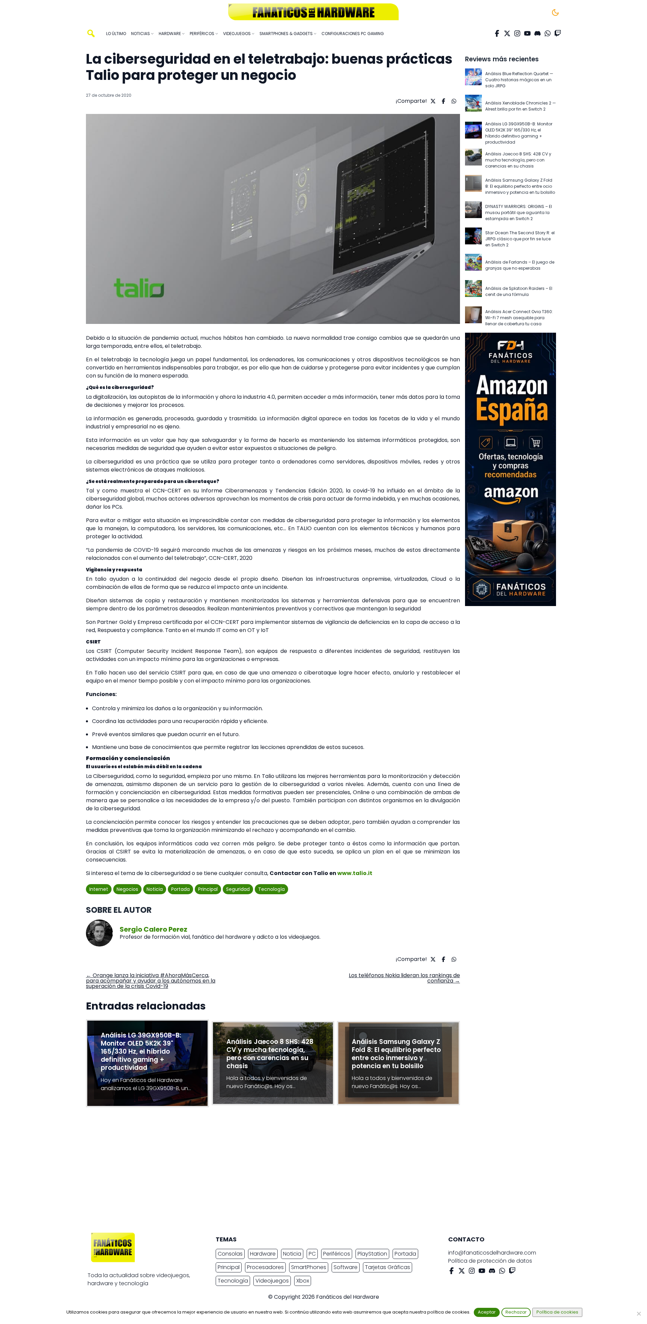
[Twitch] (557, 33)
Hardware (263, 1254)
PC (312, 1254)
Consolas (230, 1254)
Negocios (127, 889)
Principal (208, 889)
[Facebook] (497, 33)
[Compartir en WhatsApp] (453, 101)
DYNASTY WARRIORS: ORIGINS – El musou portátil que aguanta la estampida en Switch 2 (518, 212)
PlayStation (372, 1254)
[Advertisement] (318, 1171)
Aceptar (487, 1312)
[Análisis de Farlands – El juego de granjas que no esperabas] (473, 265)
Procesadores (265, 1267)
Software (346, 1267)
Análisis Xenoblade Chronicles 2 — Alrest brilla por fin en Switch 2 (520, 106)
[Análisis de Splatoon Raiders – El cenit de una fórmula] (473, 291)
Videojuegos (272, 1281)
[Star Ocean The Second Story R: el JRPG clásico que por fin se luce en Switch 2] (473, 239)
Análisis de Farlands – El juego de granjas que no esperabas (519, 265)
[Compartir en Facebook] (442, 101)
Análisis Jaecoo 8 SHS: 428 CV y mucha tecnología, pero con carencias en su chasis (518, 160)
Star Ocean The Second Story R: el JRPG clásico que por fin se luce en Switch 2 (520, 239)
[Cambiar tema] (555, 12)
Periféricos (336, 1254)
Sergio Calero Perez (153, 929)
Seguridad (238, 889)
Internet (98, 889)
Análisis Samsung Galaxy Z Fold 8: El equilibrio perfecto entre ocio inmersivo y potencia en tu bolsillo (520, 186)
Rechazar (516, 1312)
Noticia (155, 889)
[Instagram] (517, 33)
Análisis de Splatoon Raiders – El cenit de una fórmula (518, 291)
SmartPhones (308, 1267)
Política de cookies (557, 1312)
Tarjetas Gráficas (387, 1267)
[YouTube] (527, 33)
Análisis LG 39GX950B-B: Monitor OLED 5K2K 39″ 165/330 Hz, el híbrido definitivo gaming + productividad (518, 133)
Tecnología (271, 889)
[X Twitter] (507, 33)
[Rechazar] (638, 1313)
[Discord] (537, 33)
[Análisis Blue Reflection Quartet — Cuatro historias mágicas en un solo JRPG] (473, 79)
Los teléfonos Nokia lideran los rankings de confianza (404, 978)
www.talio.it (354, 873)
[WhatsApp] (547, 33)
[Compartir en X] (432, 101)
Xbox (302, 1281)
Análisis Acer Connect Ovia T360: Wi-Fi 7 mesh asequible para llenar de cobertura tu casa (519, 318)
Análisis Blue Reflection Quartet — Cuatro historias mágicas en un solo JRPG (519, 80)
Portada (180, 889)
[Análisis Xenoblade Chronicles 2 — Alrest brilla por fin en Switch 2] (473, 106)
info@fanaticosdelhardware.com (492, 1253)
